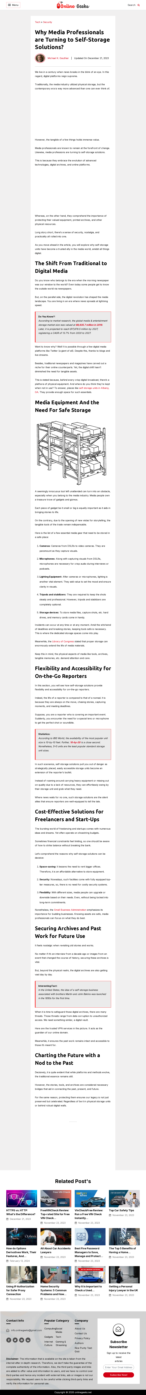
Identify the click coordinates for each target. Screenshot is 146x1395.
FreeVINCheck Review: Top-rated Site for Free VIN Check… (55, 1214)
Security (47, 22)
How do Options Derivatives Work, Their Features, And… (21, 1252)
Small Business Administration (70, 909)
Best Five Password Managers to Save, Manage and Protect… (89, 1252)
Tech (37, 22)
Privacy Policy (82, 1338)
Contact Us (81, 1333)
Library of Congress (63, 641)
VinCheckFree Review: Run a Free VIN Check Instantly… (89, 1214)
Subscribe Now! (118, 1374)
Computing (50, 1328)
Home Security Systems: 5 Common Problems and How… (53, 1290)
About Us (80, 1328)
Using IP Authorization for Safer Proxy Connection (20, 1290)
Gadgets (48, 1336)
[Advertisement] (128, 58)
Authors (79, 1343)
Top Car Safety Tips (121, 1210)
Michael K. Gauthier (58, 58)
